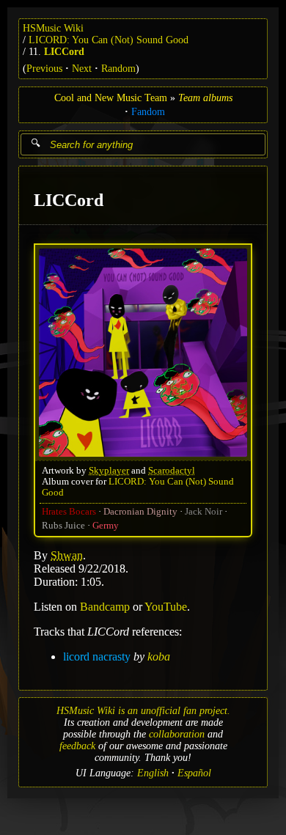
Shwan (67, 554)
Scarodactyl (171, 470)
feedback (77, 745)
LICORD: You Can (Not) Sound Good (108, 39)
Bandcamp (105, 606)
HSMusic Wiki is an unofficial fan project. (143, 710)
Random (118, 68)
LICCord (64, 51)
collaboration (177, 734)
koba (158, 656)
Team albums (205, 97)
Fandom (148, 111)
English (153, 773)
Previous (44, 68)
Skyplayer (109, 470)
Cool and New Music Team (110, 97)
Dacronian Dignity (140, 511)
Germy (105, 525)
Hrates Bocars (69, 511)
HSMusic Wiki (53, 28)
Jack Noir (203, 511)
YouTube (165, 606)
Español (194, 773)
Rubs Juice (63, 525)
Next (82, 68)
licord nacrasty (97, 656)
